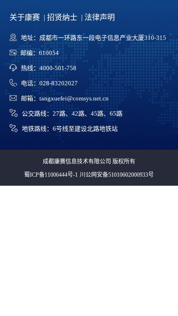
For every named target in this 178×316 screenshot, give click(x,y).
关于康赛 (25, 17)
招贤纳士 (63, 17)
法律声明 (99, 17)
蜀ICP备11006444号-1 (51, 175)
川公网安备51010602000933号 (117, 175)
